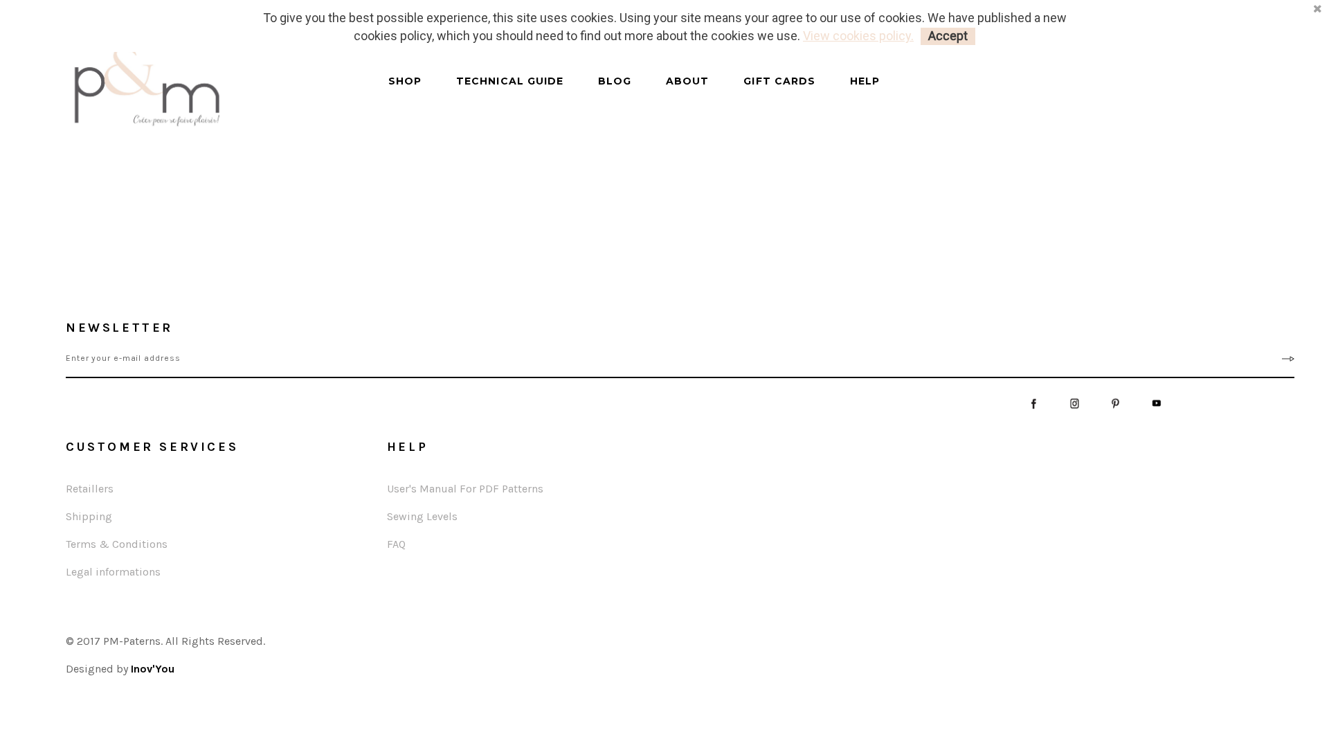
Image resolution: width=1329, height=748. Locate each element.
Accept (948, 35)
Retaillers (90, 488)
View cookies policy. (858, 35)
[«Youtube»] (1156, 402)
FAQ (396, 544)
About (687, 81)
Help (865, 81)
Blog (614, 81)
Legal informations (113, 571)
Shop (405, 81)
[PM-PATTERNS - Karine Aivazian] (208, 87)
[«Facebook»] (1034, 402)
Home (274, 173)
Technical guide (509, 81)
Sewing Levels (422, 516)
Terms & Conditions (117, 544)
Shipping (89, 516)
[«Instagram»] (1074, 402)
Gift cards (779, 81)
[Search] (374, 94)
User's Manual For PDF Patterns (465, 488)
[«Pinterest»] (1115, 402)
